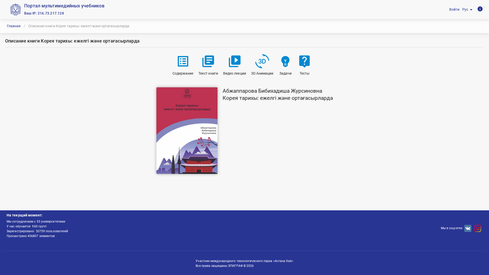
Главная (14, 26)
